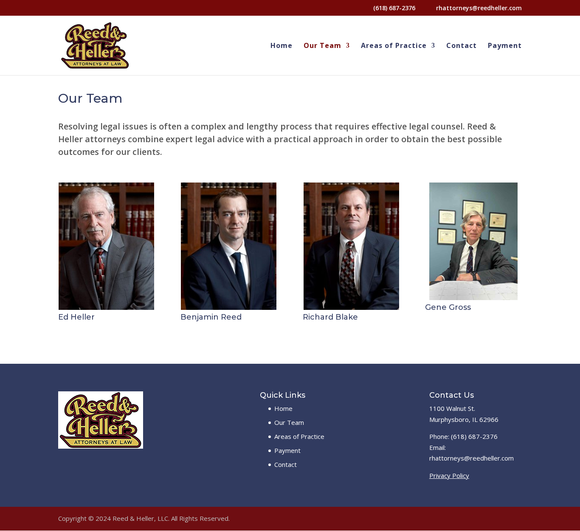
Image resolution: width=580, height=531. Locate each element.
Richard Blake (330, 317)
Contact (461, 46)
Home (281, 46)
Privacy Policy (449, 475)
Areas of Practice (394, 46)
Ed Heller (76, 317)
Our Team (322, 46)
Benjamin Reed (211, 317)
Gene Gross (448, 307)
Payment (505, 46)
